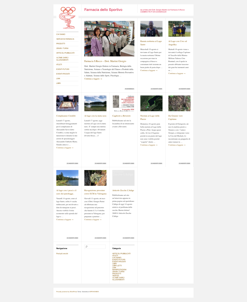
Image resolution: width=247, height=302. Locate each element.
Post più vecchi (62, 254)
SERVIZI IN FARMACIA (65, 39)
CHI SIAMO (60, 34)
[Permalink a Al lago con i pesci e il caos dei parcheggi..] (67, 179)
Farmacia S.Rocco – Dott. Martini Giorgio (105, 61)
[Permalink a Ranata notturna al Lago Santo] (151, 30)
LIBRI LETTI (117, 266)
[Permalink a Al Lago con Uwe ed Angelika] (179, 30)
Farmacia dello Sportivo (103, 9)
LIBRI (58, 83)
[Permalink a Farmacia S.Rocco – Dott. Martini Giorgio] (109, 40)
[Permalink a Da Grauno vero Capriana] (179, 105)
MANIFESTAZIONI (119, 270)
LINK (58, 79)
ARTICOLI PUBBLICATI (65, 53)
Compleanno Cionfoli (65, 115)
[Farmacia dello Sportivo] (67, 28)
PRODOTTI (60, 44)
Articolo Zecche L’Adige (123, 190)
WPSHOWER (94, 291)
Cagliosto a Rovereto (121, 115)
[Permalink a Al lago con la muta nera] (95, 105)
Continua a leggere (93, 78)
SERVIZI (115, 276)
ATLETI (59, 65)
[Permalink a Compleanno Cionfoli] (67, 105)
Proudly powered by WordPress (66, 291)
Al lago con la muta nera (95, 115)
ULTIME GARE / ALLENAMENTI (62, 59)
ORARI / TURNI (62, 48)
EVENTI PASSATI (63, 74)
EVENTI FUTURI (62, 69)
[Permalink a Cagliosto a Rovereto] (123, 105)
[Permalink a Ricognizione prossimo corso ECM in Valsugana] (95, 179)
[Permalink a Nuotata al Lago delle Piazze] (151, 105)
